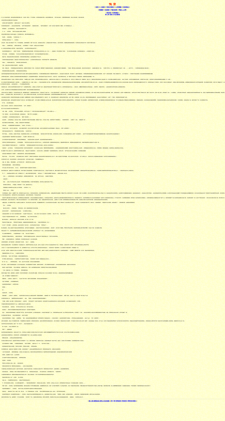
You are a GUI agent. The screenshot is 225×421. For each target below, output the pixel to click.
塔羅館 (101, 10)
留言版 (109, 12)
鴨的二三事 (122, 10)
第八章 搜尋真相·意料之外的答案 (99, 401)
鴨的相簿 (114, 10)
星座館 (107, 10)
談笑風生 (126, 7)
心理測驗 (118, 7)
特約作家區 (110, 7)
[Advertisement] (10, 410)
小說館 (102, 7)
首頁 (97, 7)
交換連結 (115, 12)
